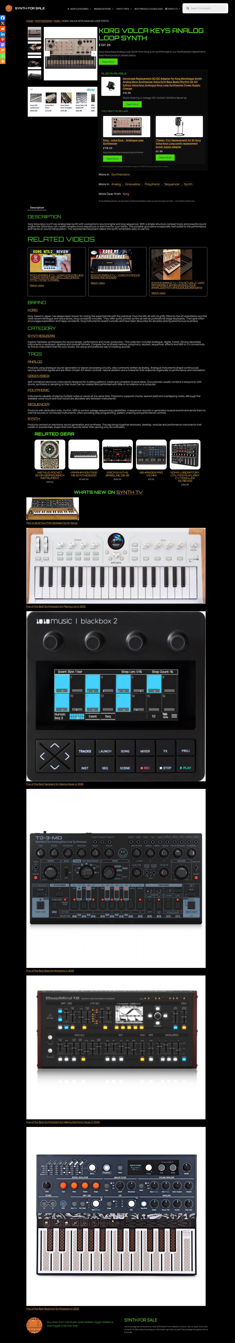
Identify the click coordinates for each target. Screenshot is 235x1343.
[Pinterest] (2, 39)
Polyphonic (152, 184)
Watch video (37, 285)
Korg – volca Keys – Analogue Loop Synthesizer (123, 142)
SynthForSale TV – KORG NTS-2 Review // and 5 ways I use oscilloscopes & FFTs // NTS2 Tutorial (57, 277)
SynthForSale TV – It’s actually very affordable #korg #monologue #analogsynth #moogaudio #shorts (178, 285)
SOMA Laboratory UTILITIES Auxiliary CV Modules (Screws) (185, 476)
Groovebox (132, 184)
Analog (116, 184)
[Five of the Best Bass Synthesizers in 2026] (116, 879)
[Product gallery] (70, 53)
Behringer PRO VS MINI (151, 474)
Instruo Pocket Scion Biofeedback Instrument (50, 475)
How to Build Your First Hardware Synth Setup (52, 522)
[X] (2, 23)
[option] (34, 48)
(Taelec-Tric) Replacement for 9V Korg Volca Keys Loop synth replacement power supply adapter (178, 143)
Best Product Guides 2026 (149, 8)
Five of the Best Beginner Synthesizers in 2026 (52, 1308)
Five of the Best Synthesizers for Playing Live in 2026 (56, 606)
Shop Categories (79, 8)
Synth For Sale (30, 8)
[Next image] (94, 53)
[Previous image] (47, 53)
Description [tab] (37, 207)
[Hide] (1, 66)
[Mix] (2, 50)
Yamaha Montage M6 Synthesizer (83, 474)
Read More (108, 61)
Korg (57, 21)
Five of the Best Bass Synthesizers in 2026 (50, 970)
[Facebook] (2, 18)
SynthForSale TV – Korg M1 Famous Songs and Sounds (115, 276)
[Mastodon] (2, 45)
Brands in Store (102, 8)
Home (29, 21)
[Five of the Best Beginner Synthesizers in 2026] (116, 1217)
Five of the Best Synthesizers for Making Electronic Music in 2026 (63, 1122)
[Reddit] (2, 28)
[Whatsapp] (2, 56)
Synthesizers (43, 21)
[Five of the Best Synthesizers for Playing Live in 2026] (116, 566)
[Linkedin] (2, 34)
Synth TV (129, 492)
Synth (188, 184)
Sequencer (172, 184)
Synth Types (122, 8)
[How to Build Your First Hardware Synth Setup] (52, 509)
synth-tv (173, 8)
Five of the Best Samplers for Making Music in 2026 (54, 784)
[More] (2, 61)
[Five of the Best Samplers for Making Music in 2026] (116, 696)
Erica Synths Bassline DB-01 (117, 474)
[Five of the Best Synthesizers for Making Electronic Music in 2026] (116, 1048)
